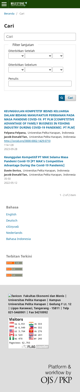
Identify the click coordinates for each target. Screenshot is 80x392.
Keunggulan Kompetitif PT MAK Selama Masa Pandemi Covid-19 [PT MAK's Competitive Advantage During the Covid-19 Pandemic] (36, 161)
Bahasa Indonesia (18, 239)
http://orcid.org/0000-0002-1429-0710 (27, 141)
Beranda (9, 13)
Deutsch (11, 220)
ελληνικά (12, 226)
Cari (70, 97)
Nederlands (14, 233)
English (11, 214)
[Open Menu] (4, 4)
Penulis (13, 79)
